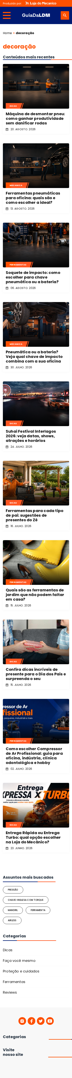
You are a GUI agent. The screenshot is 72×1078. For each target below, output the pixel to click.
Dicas (7, 950)
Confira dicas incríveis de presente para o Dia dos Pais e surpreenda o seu (36, 674)
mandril (13, 910)
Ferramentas (14, 981)
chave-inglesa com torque (25, 900)
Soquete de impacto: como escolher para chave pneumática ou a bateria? (33, 277)
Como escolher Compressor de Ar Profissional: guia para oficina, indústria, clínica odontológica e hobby (34, 755)
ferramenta (38, 910)
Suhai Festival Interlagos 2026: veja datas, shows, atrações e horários (31, 436)
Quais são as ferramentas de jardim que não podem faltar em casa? (35, 594)
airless (12, 920)
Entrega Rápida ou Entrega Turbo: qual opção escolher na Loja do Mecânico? (33, 837)
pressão (13, 889)
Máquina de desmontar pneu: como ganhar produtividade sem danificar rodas (35, 118)
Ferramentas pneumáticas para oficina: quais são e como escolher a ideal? (33, 198)
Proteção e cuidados (21, 971)
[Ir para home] (36, 15)
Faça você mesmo (19, 960)
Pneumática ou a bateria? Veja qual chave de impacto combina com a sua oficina (34, 356)
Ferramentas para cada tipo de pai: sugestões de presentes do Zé (34, 515)
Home (7, 33)
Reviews (10, 992)
